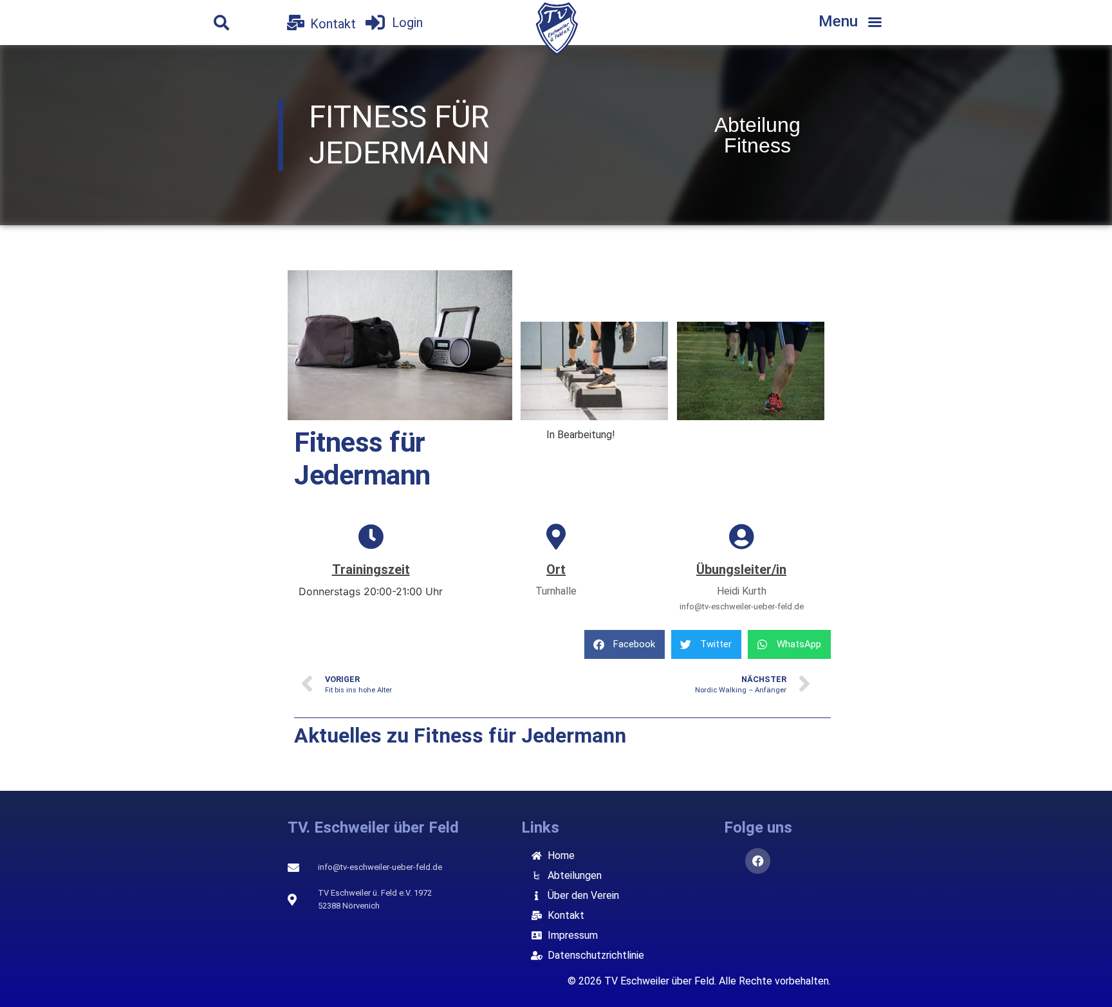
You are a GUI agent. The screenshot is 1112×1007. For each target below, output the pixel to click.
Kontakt (333, 24)
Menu (838, 21)
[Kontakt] (295, 22)
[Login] (375, 22)
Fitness (757, 145)
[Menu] (874, 22)
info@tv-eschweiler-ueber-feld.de (742, 606)
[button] (221, 22)
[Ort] (556, 537)
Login (407, 22)
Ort (556, 569)
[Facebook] (758, 861)
